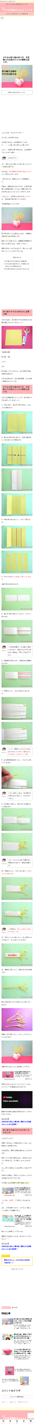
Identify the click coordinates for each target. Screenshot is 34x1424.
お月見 (15, 1307)
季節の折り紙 (7, 1307)
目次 (14, 257)
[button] (30, 698)
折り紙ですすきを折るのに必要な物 (16, 261)
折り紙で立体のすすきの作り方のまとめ (17, 269)
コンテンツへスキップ (7, 1)
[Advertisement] (17, 36)
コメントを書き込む (17, 1396)
